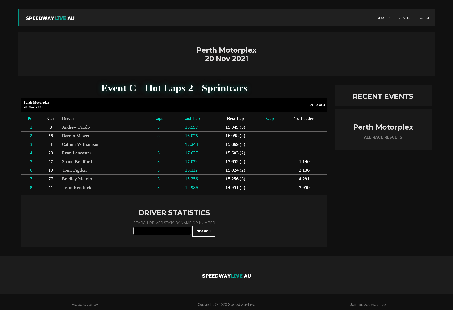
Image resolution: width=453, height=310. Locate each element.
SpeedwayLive (241, 304)
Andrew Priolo (76, 127)
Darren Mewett (76, 135)
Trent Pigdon (74, 170)
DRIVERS (404, 18)
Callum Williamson (81, 144)
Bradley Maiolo (77, 178)
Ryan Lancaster (76, 152)
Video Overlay (85, 304)
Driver (68, 118)
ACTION (425, 18)
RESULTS (384, 18)
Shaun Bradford (77, 161)
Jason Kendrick (76, 187)
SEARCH (204, 231)
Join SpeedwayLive (368, 304)
